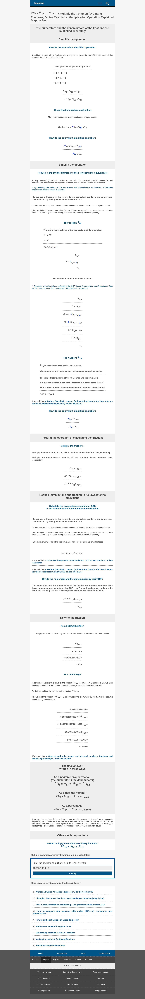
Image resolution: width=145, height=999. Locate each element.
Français (67, 959)
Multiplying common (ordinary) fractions (55, 939)
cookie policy (104, 953)
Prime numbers (44, 978)
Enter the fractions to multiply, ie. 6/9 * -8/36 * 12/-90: (60, 863)
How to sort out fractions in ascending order (57, 920)
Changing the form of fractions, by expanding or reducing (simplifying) (70, 898)
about (40, 953)
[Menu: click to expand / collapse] (101, 3)
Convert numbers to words (72, 972)
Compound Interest (72, 991)
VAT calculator (72, 984)
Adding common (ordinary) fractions (53, 926)
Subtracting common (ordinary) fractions (55, 933)
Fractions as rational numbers (50, 945)
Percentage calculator (101, 972)
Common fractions (44, 972)
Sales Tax (101, 978)
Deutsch (35, 959)
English (46, 959)
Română (88, 959)
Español (56, 959)
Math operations (44, 991)
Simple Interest (100, 991)
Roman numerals (72, 978)
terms (83, 953)
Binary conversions (44, 984)
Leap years (101, 984)
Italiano (78, 959)
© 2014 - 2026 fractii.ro (72, 966)
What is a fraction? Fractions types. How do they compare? (64, 892)
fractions (39, 3)
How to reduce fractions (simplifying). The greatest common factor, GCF (70, 905)
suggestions (62, 953)
